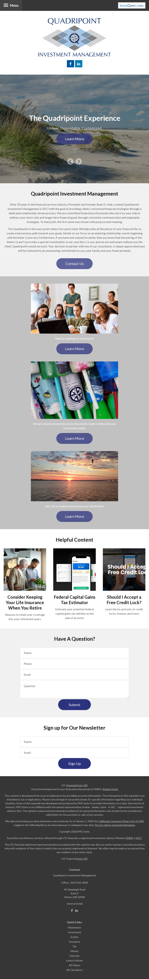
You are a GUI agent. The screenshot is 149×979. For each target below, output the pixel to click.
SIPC (139, 838)
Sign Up (74, 763)
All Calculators (74, 969)
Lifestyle (74, 955)
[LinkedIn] (76, 910)
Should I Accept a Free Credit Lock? (124, 599)
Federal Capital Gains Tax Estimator (74, 599)
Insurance (74, 941)
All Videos (74, 965)
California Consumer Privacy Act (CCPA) (121, 821)
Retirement (74, 927)
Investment (74, 932)
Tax (74, 946)
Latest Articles (74, 960)
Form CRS (82, 858)
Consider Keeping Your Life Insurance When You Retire (25, 602)
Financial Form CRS (77, 785)
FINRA (129, 838)
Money (74, 951)
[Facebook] (72, 910)
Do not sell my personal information (115, 825)
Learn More (74, 139)
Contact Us (74, 263)
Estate (74, 936)
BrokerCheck (110, 789)
